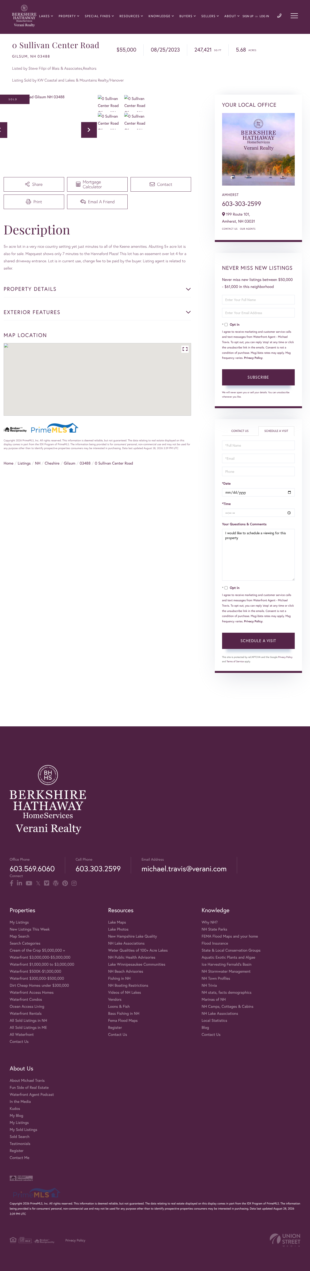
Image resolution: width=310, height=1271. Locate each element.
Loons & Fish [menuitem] (119, 1006)
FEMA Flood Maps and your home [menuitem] (230, 936)
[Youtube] (29, 883)
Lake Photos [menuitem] (118, 929)
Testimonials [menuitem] (20, 1143)
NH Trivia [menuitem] (209, 985)
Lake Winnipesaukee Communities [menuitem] (136, 964)
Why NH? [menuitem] (209, 922)
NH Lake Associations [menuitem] (126, 943)
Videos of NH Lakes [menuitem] (124, 992)
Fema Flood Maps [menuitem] (123, 1020)
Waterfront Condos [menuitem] (26, 999)
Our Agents (248, 228)
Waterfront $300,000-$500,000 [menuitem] (37, 978)
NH (37, 463)
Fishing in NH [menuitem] (119, 978)
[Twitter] (38, 883)
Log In (264, 16)
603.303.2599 (98, 868)
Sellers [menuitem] (208, 16)
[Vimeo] (46, 883)
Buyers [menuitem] (186, 16)
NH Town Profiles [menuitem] (216, 978)
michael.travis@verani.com (183, 868)
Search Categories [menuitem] (25, 943)
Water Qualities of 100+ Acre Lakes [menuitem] (138, 950)
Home (8, 463)
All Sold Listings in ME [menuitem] (28, 1027)
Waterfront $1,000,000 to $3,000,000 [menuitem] (42, 964)
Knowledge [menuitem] (159, 16)
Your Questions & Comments (244, 524)
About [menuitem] (230, 16)
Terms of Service (235, 661)
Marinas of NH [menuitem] (214, 999)
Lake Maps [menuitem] (117, 922)
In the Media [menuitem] (20, 1101)
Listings (24, 463)
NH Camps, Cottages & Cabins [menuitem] (227, 1006)
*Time (226, 504)
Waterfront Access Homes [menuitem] (32, 992)
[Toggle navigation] (294, 15)
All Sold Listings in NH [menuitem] (28, 1020)
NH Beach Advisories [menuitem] (125, 971)
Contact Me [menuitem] (19, 1157)
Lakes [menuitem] (44, 16)
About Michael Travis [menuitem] (27, 1080)
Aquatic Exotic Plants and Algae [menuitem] (228, 957)
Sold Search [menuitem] (20, 1136)
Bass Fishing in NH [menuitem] (123, 1013)
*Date (226, 483)
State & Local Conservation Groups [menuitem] (231, 950)
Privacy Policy (253, 358)
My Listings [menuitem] (19, 922)
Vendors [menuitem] (115, 999)
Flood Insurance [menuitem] (215, 943)
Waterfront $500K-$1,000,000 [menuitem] (35, 971)
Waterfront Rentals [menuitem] (26, 1013)
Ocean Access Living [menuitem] (27, 1006)
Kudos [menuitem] (15, 1108)
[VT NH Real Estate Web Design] (285, 1240)
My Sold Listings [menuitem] (23, 1129)
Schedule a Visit (276, 431)
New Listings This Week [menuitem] (30, 929)
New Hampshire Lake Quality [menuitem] (132, 936)
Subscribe (258, 377)
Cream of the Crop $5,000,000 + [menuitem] (37, 950)
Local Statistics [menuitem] (214, 1020)
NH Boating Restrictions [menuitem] (128, 985)
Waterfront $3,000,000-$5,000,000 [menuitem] (40, 957)
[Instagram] (74, 883)
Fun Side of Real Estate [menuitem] (29, 1087)
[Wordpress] (56, 883)
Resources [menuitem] (129, 16)
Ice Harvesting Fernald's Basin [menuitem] (226, 964)
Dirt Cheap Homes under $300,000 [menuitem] (39, 985)
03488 (85, 463)
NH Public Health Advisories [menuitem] (131, 957)
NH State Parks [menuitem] (214, 929)
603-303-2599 (241, 204)
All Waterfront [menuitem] (22, 1034)
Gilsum (69, 463)
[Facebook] (11, 883)
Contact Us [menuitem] (19, 1041)
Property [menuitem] (67, 16)
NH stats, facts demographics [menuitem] (226, 992)
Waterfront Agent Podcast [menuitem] (32, 1094)
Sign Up (247, 16)
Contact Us (230, 228)
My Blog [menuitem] (16, 1115)
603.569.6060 (32, 868)
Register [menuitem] (115, 1027)
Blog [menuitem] (205, 1027)
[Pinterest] (65, 883)
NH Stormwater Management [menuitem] (226, 971)
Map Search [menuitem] (19, 936)
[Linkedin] (19, 883)
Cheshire (52, 463)
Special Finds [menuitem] (97, 16)
